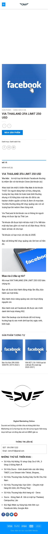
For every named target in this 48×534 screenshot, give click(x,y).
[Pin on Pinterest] (14, 147)
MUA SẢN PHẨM (12, 132)
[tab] (24, 162)
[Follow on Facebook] (3, 514)
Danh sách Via (19, 110)
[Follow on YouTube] (16, 514)
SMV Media (33, 531)
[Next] (46, 356)
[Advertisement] (24, 34)
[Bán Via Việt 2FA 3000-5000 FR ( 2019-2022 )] (12, 349)
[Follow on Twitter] (11, 514)
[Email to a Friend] (9, 147)
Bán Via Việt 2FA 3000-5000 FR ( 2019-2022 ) (11, 364)
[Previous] (2, 356)
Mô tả (4, 163)
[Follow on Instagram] (7, 514)
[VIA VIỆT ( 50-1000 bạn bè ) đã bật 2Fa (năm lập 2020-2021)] (35, 349)
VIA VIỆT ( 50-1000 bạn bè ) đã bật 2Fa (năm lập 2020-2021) (35, 365)
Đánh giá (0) (7, 168)
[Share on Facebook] (4, 147)
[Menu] (3, 4)
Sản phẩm (6, 110)
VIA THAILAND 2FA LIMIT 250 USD (21, 174)
